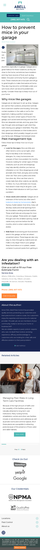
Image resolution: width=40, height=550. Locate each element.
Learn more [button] (32, 544)
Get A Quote (9, 296)
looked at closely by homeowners (18, 202)
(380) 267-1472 (18, 19)
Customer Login (13, 15)
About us (5, 526)
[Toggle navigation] (4, 4)
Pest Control (7, 522)
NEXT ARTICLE (20, 345)
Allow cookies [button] (20, 547)
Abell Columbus (27, 15)
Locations (6, 518)
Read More (20, 434)
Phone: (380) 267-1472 (12, 290)
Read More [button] (6, 284)
